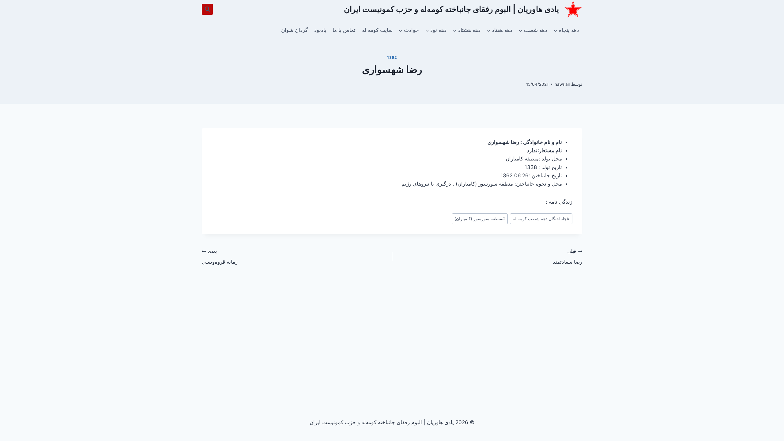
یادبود (320, 30)
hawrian (562, 84)
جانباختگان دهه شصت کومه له (541, 218)
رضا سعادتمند (567, 257)
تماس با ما (344, 30)
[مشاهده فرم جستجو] (207, 9)
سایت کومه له (377, 30)
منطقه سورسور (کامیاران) (479, 218)
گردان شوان (294, 30)
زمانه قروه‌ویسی (220, 257)
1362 (392, 57)
